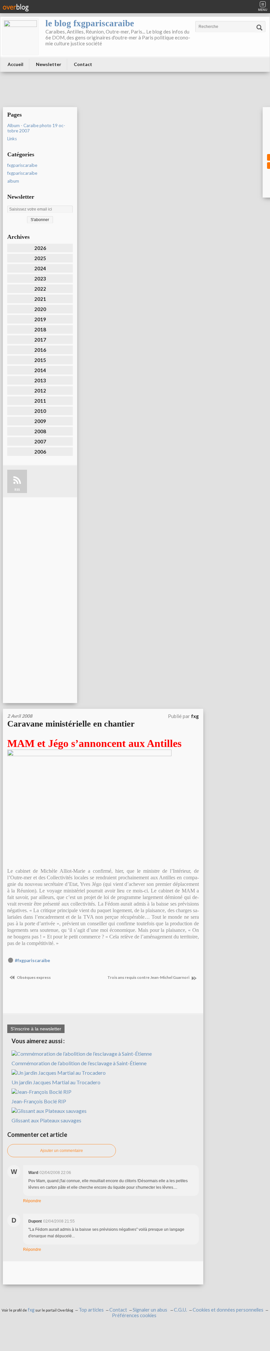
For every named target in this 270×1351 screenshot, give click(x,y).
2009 (40, 421)
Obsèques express (33, 977)
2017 (40, 340)
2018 (40, 329)
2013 (40, 380)
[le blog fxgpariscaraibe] (20, 36)
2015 (40, 360)
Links (12, 138)
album (13, 181)
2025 (40, 258)
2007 (40, 441)
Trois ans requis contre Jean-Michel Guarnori (148, 977)
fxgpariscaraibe (22, 165)
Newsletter (48, 64)
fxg (31, 1310)
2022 (40, 289)
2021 (40, 299)
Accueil (15, 64)
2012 (40, 391)
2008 (40, 431)
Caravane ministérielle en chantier (71, 724)
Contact (83, 64)
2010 (40, 411)
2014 (40, 370)
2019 (40, 319)
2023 (40, 278)
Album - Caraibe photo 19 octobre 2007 (36, 128)
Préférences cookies (134, 1315)
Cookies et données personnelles (228, 1310)
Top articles (91, 1310)
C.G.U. (180, 1310)
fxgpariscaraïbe (22, 173)
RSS (17, 489)
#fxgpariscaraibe (32, 960)
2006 (40, 452)
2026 (40, 248)
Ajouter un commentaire (61, 1150)
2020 (40, 309)
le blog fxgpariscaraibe (89, 23)
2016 (40, 350)
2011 (40, 401)
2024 (40, 268)
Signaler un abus (150, 1310)
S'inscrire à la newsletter (36, 1028)
